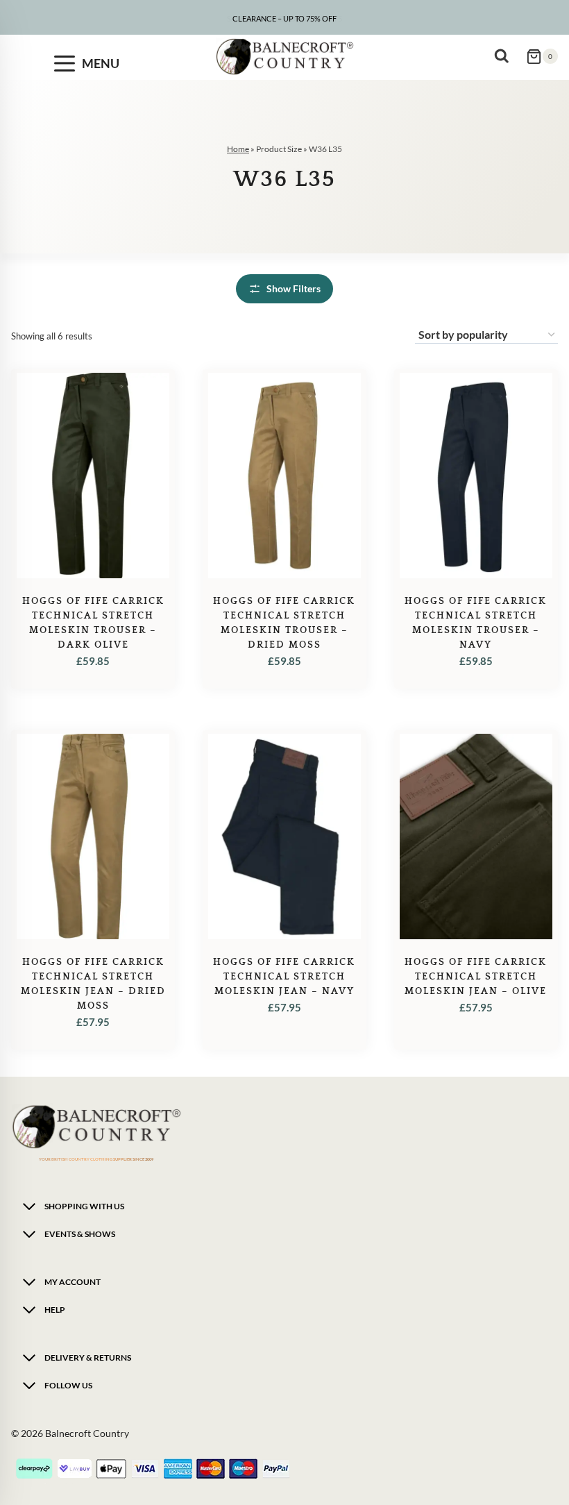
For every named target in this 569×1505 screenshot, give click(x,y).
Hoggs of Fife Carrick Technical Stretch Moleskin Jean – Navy (284, 977)
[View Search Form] (505, 56)
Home (238, 149)
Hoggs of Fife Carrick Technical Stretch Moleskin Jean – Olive (476, 977)
